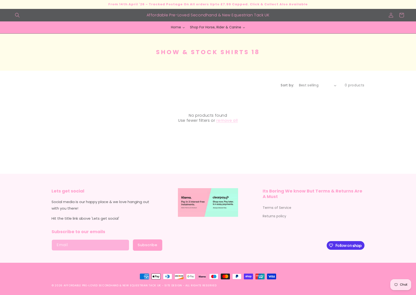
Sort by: (287, 85)
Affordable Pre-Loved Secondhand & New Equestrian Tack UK (112, 285)
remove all (227, 120)
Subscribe (147, 244)
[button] (17, 15)
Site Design (173, 285)
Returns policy (274, 216)
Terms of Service (277, 207)
